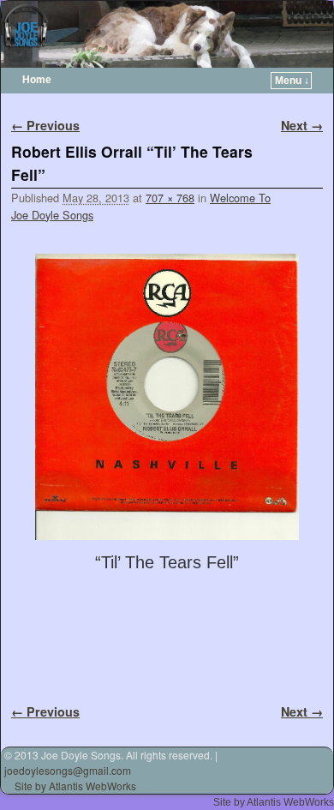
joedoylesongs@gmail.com (67, 770)
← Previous (45, 125)
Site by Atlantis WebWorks (75, 785)
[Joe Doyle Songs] (167, 34)
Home (36, 80)
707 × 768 (170, 197)
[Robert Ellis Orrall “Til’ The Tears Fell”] (167, 397)
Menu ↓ (292, 81)
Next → (302, 125)
